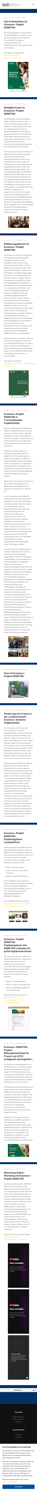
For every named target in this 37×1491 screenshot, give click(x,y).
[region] (18, 1467)
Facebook (18, 1434)
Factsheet (18, 1422)
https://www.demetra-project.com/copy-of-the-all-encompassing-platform (14, 1000)
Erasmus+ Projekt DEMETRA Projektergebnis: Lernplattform (14, 838)
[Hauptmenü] (33, 4)
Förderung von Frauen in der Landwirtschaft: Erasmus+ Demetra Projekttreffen (18, 718)
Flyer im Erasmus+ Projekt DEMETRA (14, 675)
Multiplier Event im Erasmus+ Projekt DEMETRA (14, 110)
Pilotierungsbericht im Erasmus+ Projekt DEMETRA (16, 246)
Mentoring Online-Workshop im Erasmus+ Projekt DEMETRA (17, 1175)
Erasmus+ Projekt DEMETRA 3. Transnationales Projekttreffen (14, 419)
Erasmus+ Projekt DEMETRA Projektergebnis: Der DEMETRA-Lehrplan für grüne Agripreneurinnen (17, 945)
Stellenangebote (18, 1417)
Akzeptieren (18, 1487)
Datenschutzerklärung (9, 1482)
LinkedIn (19, 1437)
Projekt (23, 17)
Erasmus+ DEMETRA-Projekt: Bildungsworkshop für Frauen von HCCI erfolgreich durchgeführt (18, 1053)
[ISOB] (12, 4)
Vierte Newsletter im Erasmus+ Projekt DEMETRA (15, 24)
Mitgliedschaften (18, 1419)
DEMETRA (18, 17)
